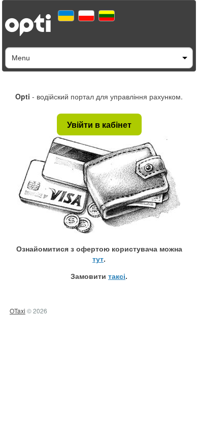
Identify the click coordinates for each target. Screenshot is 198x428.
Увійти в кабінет (99, 124)
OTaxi (17, 310)
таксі (116, 276)
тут (98, 259)
